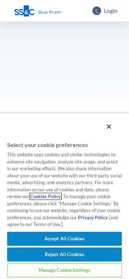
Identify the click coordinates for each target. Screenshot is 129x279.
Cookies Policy (45, 196)
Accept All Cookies (64, 238)
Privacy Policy (93, 217)
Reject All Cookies (64, 254)
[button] (38, 10)
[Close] (109, 126)
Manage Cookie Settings (65, 270)
